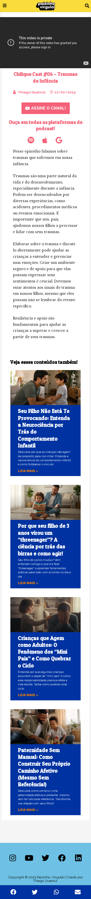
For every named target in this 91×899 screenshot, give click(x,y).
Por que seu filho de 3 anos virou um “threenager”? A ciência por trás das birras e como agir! (43, 539)
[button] (87, 6)
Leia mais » (28, 471)
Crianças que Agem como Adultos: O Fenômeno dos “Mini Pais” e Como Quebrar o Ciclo (44, 652)
